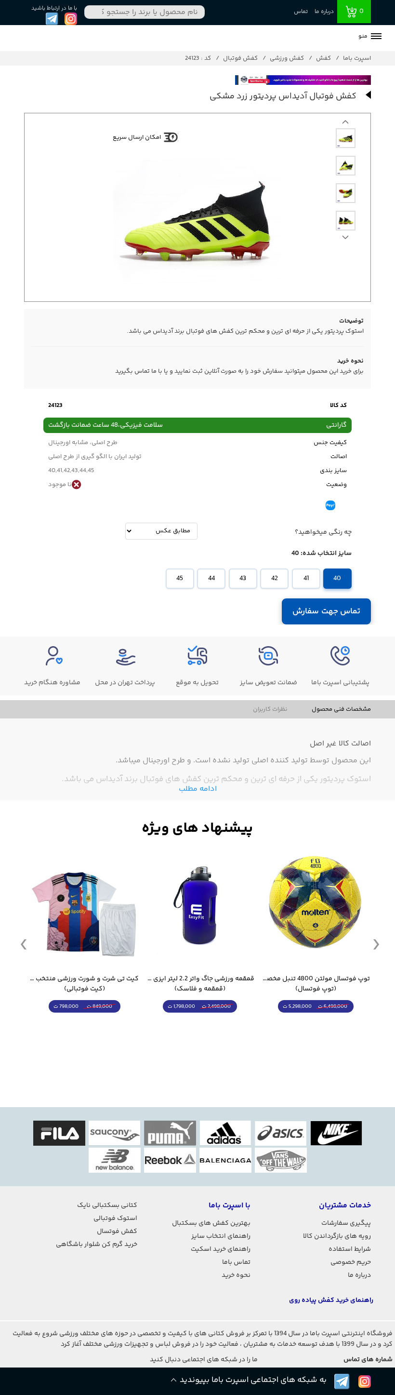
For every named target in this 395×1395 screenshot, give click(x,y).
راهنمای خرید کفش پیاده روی (331, 1300)
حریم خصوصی (350, 1262)
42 (274, 578)
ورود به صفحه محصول (315, 1024)
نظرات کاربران (270, 709)
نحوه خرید (236, 1275)
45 (179, 578)
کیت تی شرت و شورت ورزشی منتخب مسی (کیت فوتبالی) (84, 984)
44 (211, 578)
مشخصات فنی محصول (341, 709)
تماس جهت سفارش (326, 611)
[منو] (376, 37)
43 (242, 578)
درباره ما (324, 11)
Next (345, 124)
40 (337, 578)
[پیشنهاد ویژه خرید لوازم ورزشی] (197, 829)
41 (306, 578)
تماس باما (236, 1262)
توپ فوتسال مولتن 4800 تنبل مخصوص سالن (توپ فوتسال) (315, 984)
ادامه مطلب (198, 789)
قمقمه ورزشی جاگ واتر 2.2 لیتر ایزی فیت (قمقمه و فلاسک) (199, 984)
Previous (345, 240)
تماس (301, 11)
